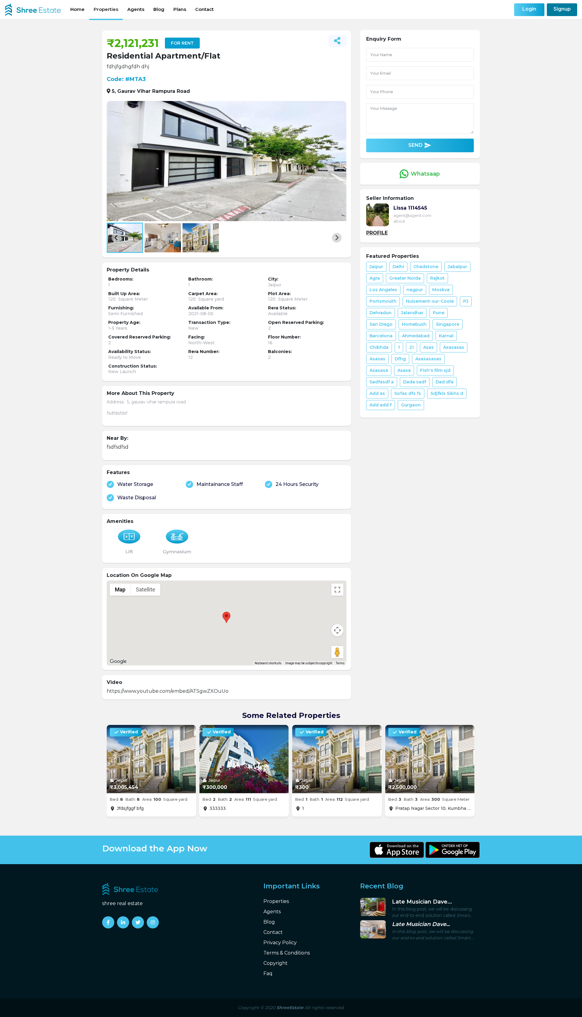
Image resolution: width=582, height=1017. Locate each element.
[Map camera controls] (337, 630)
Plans (179, 9)
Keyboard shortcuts (268, 663)
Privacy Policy (280, 942)
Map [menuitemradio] (120, 589)
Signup (562, 9)
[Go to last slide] (116, 238)
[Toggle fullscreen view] (337, 590)
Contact (204, 9)
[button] (125, 238)
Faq (268, 973)
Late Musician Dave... (422, 901)
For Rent (182, 43)
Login (529, 9)
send (419, 145)
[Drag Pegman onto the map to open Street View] (337, 652)
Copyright (275, 963)
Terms (340, 663)
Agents (135, 9)
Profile (377, 233)
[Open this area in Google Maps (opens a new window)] (118, 661)
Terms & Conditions (286, 953)
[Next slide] (337, 238)
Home (77, 9)
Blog (158, 9)
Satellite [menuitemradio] (145, 589)
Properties (106, 9)
